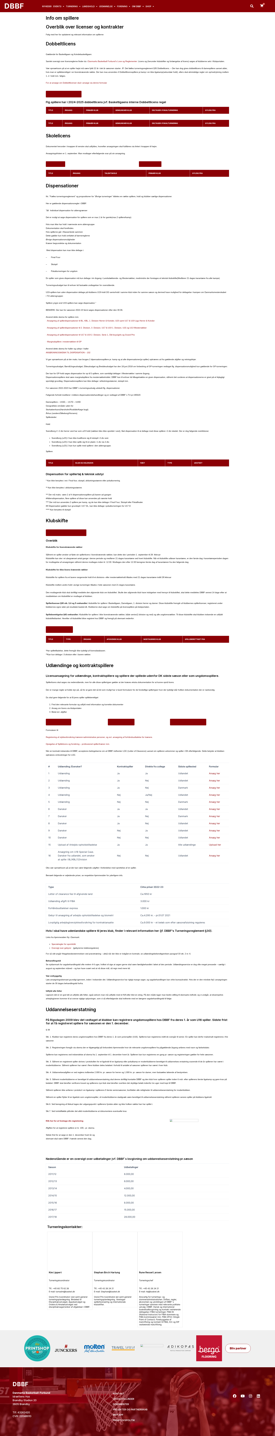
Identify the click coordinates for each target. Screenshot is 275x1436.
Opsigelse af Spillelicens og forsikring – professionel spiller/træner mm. (78, 744)
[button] (252, 6)
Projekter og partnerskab (130, 1409)
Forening (122, 6)
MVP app (118, 1414)
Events (57, 6)
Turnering (72, 6)
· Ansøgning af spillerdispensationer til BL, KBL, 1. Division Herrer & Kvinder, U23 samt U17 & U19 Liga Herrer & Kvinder (100, 321)
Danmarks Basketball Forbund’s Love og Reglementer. (113, 61)
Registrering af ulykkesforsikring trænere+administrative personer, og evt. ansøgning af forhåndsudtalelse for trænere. (99, 737)
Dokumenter (121, 1404)
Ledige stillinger (123, 1398)
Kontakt (118, 1393)
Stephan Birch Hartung (107, 1272)
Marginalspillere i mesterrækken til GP (64, 341)
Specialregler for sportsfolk (64, 944)
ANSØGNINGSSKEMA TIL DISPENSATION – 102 (68, 352)
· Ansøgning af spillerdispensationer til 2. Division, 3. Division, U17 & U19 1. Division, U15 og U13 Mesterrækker (96, 328)
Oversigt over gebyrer (62, 948)
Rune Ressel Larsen (150, 1272)
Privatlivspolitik (124, 1420)
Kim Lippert (55, 1272)
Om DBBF (136, 6)
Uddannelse (106, 6)
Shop (148, 6)
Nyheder (47, 6)
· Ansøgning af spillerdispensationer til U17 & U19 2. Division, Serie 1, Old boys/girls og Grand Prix (90, 335)
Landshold (88, 6)
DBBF (14, 6)
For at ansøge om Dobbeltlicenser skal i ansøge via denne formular (76, 83)
